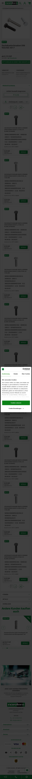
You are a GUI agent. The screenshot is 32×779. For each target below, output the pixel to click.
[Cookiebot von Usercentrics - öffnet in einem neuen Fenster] (23, 369)
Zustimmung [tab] (6, 374)
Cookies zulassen (16, 403)
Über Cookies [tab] (26, 374)
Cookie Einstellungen (15, 408)
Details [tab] (16, 374)
